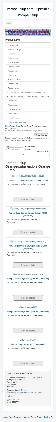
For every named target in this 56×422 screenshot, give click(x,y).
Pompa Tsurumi (13, 62)
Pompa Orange (13, 88)
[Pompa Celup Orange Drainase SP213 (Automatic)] (28, 175)
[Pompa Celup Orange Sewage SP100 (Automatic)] (28, 274)
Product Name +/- (14, 149)
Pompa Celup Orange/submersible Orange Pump (28, 92)
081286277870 (36, 392)
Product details (28, 199)
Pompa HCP (12, 75)
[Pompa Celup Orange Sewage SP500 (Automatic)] (28, 306)
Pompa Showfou (14, 54)
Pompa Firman (13, 113)
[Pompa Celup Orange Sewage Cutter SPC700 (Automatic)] (28, 208)
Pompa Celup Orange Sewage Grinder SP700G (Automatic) (28, 247)
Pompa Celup (13, 45)
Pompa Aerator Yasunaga (17, 122)
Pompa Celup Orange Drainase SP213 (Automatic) (28, 180)
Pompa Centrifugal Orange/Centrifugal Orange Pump (30, 96)
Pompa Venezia (13, 118)
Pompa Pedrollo (13, 71)
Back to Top (48, 417)
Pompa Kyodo (13, 58)
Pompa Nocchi (13, 84)
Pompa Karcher (13, 105)
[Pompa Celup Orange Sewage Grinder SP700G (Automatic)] (28, 241)
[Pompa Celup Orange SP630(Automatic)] (28, 339)
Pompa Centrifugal (14, 49)
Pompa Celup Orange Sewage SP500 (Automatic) (28, 311)
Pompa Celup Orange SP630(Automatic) (28, 344)
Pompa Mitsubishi (14, 109)
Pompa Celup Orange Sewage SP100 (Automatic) (28, 278)
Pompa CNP (12, 101)
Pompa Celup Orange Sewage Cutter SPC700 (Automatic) (28, 214)
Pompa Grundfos (14, 66)
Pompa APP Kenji (14, 79)
